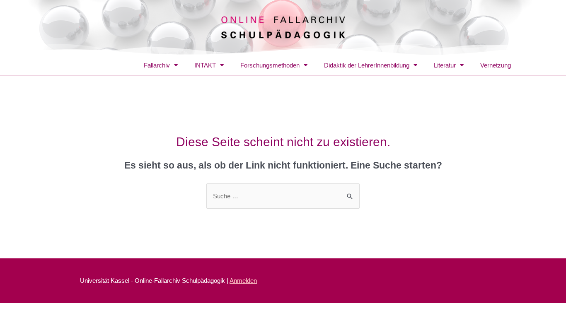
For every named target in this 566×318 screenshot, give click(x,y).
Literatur (445, 65)
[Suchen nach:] (283, 196)
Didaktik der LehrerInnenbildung (366, 65)
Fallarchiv (157, 65)
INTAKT (205, 65)
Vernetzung (495, 65)
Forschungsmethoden (270, 65)
